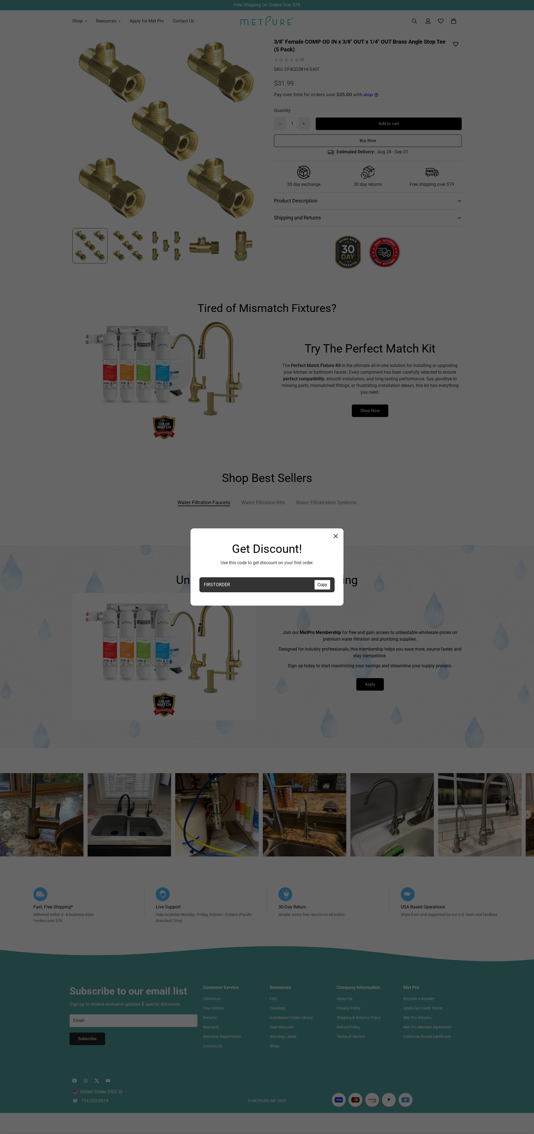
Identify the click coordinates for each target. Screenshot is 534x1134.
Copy (322, 584)
